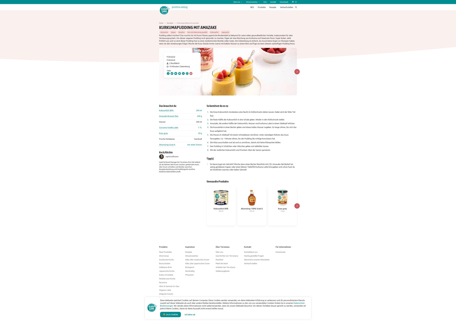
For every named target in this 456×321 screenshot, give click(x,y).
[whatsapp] (187, 73)
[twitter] (172, 73)
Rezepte (170, 23)
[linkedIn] (183, 73)
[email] (175, 73)
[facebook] (168, 73)
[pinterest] (179, 73)
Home (161, 23)
